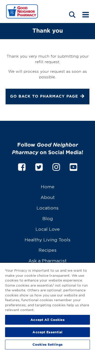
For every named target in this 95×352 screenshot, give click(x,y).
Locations (47, 207)
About (48, 197)
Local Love (47, 228)
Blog (47, 218)
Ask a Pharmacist (47, 260)
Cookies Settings (47, 344)
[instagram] (56, 166)
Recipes (47, 249)
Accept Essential (47, 332)
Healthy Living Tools (47, 239)
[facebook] (21, 166)
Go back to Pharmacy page (44, 96)
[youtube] (73, 166)
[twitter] (39, 166)
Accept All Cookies (47, 320)
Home (47, 186)
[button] (72, 14)
